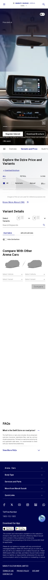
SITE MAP (35, 571)
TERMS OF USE (8, 571)
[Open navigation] (4, 4)
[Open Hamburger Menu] (4, 149)
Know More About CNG (14, 202)
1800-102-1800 (9, 516)
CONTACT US (7, 574)
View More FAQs (10, 450)
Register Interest (13, 134)
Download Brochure (35, 134)
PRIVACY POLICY (23, 571)
